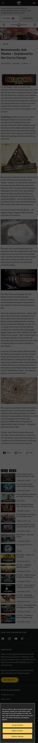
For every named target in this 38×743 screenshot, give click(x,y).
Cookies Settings (17, 736)
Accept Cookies (17, 725)
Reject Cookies (17, 731)
